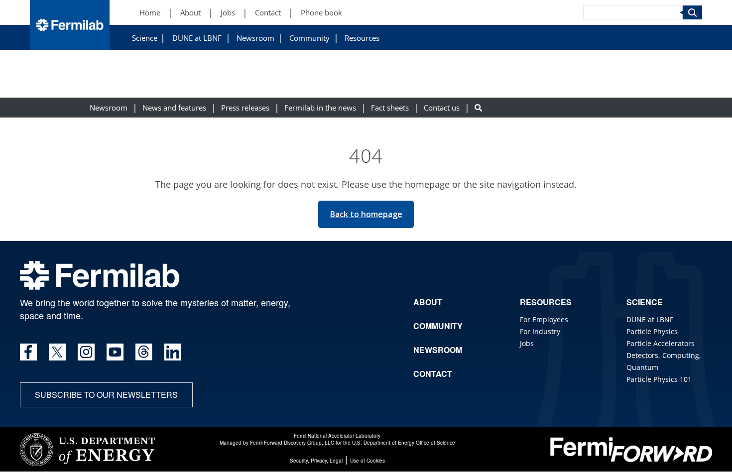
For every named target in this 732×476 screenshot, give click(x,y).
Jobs (228, 12)
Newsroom (255, 38)
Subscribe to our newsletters (106, 394)
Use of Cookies (367, 460)
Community (309, 38)
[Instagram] (86, 352)
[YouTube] (115, 352)
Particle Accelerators (660, 343)
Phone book (321, 12)
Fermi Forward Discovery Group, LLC (292, 442)
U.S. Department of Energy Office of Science (403, 442)
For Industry (540, 331)
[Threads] (143, 352)
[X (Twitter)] (57, 352)
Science (144, 38)
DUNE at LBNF (197, 38)
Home (149, 12)
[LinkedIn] (172, 352)
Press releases (245, 108)
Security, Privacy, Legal (316, 460)
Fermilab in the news (320, 108)
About (190, 12)
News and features (174, 108)
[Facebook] (28, 352)
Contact (268, 12)
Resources (362, 38)
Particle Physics (652, 331)
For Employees (544, 319)
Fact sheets (390, 108)
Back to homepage (366, 214)
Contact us (442, 108)
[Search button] (478, 108)
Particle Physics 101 (659, 379)
